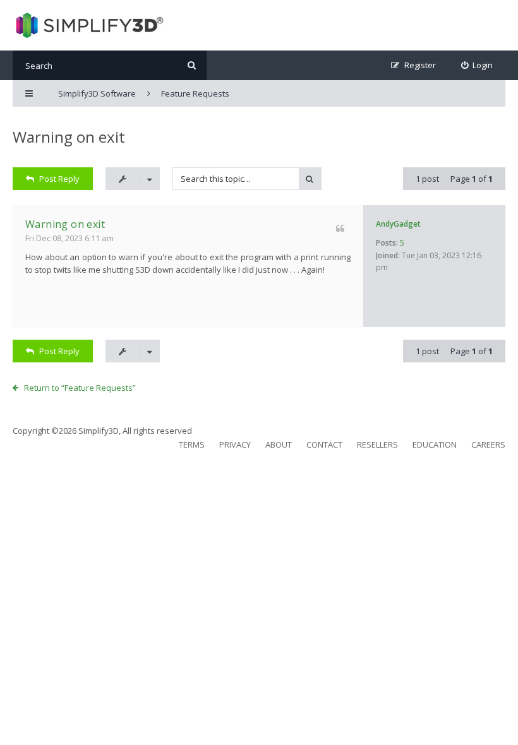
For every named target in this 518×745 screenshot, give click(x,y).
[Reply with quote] (340, 228)
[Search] (192, 65)
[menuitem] (477, 65)
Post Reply (59, 178)
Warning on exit (69, 136)
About (278, 444)
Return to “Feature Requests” (80, 387)
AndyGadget (398, 223)
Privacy (235, 444)
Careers (488, 444)
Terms (192, 444)
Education (435, 444)
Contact (324, 444)
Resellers (377, 444)
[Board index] (88, 25)
